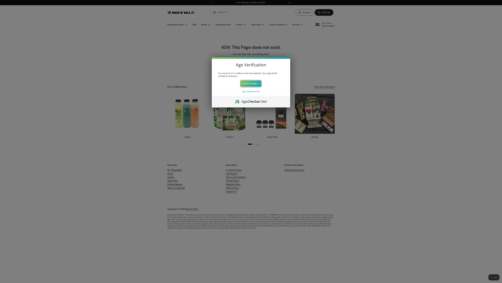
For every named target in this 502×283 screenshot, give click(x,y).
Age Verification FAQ (251, 91)
